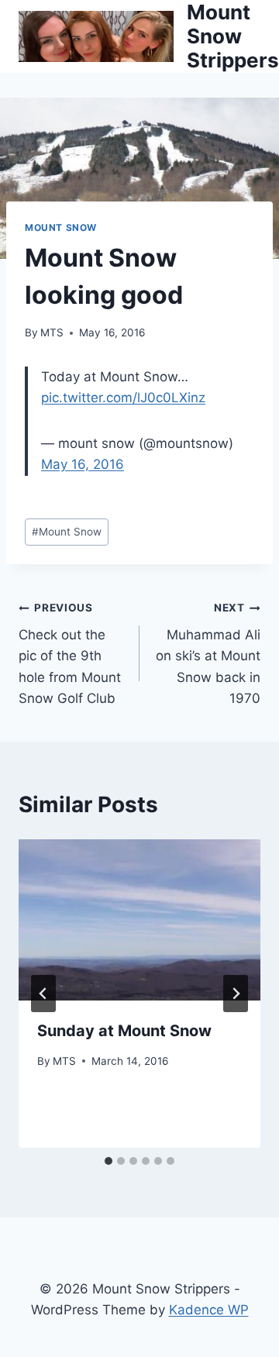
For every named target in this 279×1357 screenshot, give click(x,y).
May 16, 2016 (82, 464)
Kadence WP (209, 1309)
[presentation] (139, 920)
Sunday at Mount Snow (124, 1030)
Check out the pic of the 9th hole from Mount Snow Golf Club (70, 653)
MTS (52, 332)
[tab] (108, 1161)
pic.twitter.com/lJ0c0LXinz (123, 397)
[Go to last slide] (43, 993)
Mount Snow (61, 227)
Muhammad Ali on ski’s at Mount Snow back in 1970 (208, 653)
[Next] (235, 993)
